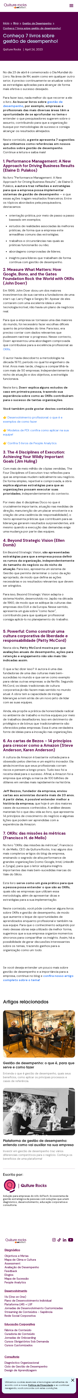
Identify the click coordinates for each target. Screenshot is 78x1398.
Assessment (12, 1263)
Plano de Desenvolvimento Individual (28, 1300)
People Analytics (15, 1282)
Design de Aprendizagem (21, 1370)
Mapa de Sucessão (17, 1278)
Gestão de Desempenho (37, 24)
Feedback (11, 1271)
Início (6, 23)
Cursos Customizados (19, 1345)
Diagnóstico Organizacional (22, 1362)
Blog (16, 23)
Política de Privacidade (40, 1385)
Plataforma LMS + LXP (18, 1304)
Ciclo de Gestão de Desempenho (26, 1366)
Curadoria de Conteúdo (20, 1334)
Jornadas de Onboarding (20, 1337)
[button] (71, 6)
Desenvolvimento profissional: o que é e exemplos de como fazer (32, 419)
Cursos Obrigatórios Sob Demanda (27, 1341)
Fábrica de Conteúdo (18, 1330)
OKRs (6, 349)
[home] (15, 6)
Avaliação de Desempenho (22, 1267)
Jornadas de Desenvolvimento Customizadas (34, 1308)
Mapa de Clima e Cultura (20, 1259)
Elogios (9, 1275)
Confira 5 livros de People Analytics (32, 443)
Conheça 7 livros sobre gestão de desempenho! (32, 28)
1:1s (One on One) (15, 1297)
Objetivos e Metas (17, 1256)
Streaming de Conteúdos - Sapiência (28, 1312)
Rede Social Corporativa (20, 1315)
